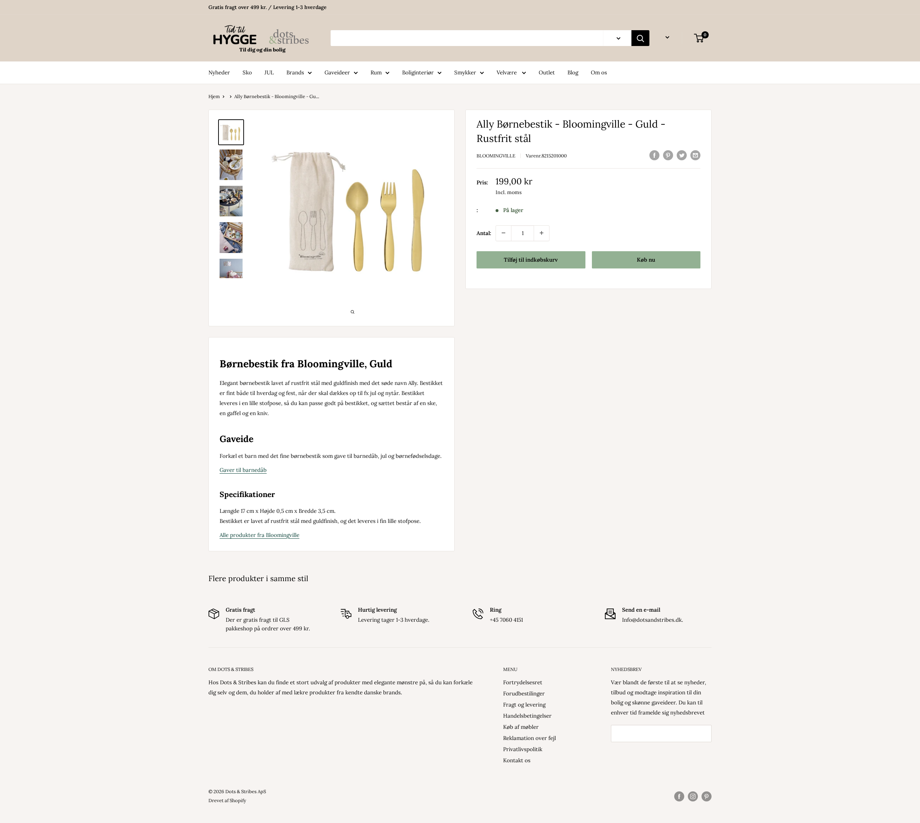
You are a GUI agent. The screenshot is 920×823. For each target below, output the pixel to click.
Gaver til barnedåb (243, 469)
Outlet (547, 72)
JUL (269, 72)
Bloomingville (496, 156)
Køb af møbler (521, 726)
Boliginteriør (418, 72)
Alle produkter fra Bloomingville (259, 535)
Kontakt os (516, 760)
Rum (376, 72)
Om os (599, 72)
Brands (295, 72)
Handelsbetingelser (527, 715)
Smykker (465, 72)
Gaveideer (337, 72)
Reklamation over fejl (529, 738)
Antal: (484, 232)
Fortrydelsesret (522, 682)
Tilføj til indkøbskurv (531, 259)
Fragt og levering (524, 704)
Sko (247, 72)
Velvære (507, 72)
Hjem (214, 96)
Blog (572, 72)
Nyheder (219, 72)
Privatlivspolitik (522, 749)
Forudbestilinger (524, 693)
